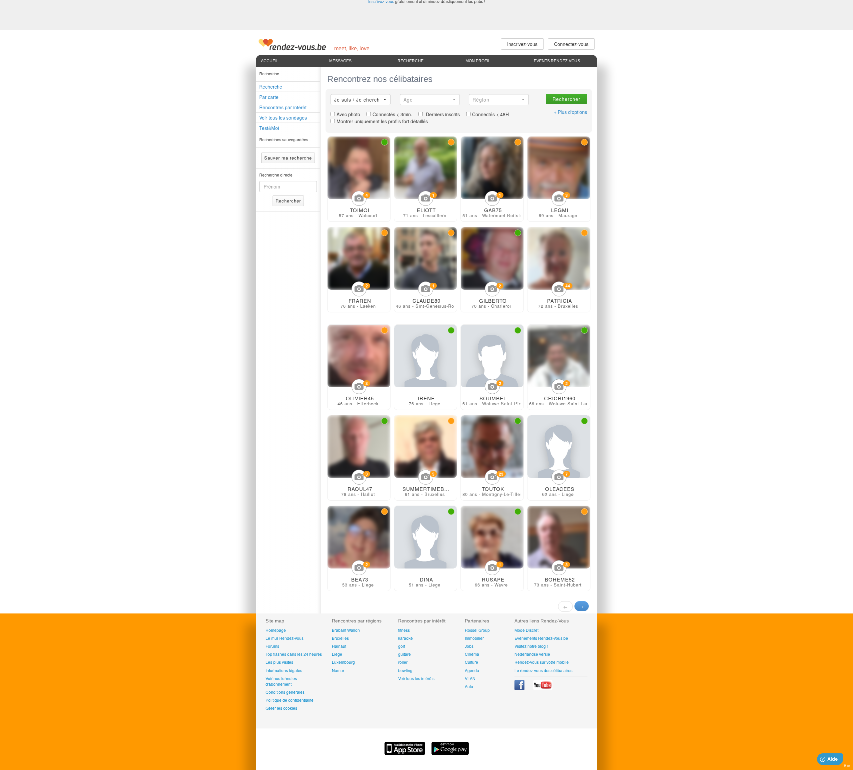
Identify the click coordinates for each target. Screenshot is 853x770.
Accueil (270, 61)
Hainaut (339, 646)
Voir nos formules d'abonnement (281, 681)
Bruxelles (340, 638)
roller (403, 662)
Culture (471, 662)
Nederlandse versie (532, 654)
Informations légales (284, 670)
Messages (340, 61)
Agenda (472, 670)
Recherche (411, 61)
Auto (469, 686)
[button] (361, 99)
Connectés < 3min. (392, 114)
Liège (337, 654)
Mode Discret (526, 630)
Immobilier (474, 638)
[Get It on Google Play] (450, 753)
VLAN (470, 678)
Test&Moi (269, 128)
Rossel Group (477, 630)
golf (401, 646)
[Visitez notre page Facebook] (519, 688)
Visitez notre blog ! (531, 646)
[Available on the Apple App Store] (405, 753)
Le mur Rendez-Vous (285, 638)
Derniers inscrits (442, 114)
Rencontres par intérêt (283, 107)
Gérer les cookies (281, 708)
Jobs (469, 646)
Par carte (269, 97)
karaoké (405, 638)
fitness (404, 630)
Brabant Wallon (346, 630)
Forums (272, 646)
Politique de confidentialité (290, 700)
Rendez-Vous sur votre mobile (541, 662)
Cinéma (472, 654)
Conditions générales (285, 692)
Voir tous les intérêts (416, 678)
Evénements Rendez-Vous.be (541, 638)
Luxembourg (343, 662)
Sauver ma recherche (288, 158)
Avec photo (348, 114)
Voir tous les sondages (283, 117)
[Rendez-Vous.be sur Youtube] (542, 688)
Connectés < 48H (490, 114)
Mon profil (477, 61)
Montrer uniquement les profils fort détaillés (382, 121)
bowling (405, 670)
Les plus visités (279, 662)
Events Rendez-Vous (557, 61)
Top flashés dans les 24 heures (294, 654)
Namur (338, 670)
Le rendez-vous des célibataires (543, 670)
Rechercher (288, 200)
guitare (404, 654)
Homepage (276, 630)
